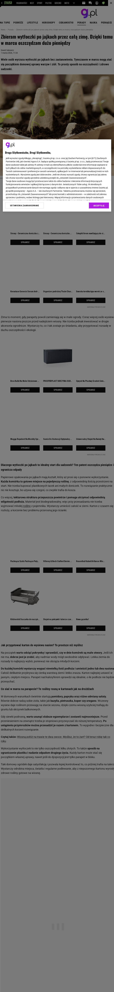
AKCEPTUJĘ (98, 205)
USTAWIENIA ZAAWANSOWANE (24, 205)
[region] (57, 175)
